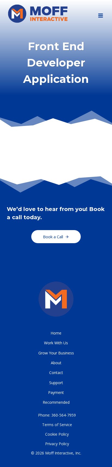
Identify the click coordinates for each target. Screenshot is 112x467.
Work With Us (56, 342)
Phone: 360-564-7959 (57, 415)
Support (56, 382)
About (56, 362)
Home (56, 333)
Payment (56, 392)
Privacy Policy (57, 443)
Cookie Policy (57, 434)
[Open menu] (100, 13)
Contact (56, 372)
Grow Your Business (56, 352)
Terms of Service (57, 424)
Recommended (56, 402)
